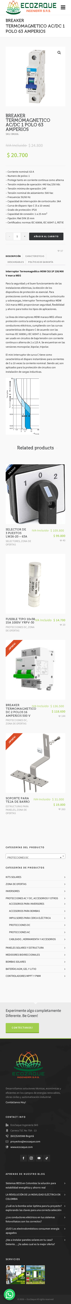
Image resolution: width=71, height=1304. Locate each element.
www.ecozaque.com (21, 1147)
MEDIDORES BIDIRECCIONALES (23, 955)
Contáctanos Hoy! (16, 1102)
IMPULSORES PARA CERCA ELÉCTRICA (30, 918)
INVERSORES (13, 891)
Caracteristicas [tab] (34, 256)
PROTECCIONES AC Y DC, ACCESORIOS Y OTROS (32, 898)
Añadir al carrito (46, 236)
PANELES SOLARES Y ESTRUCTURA (25, 948)
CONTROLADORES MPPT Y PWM (23, 976)
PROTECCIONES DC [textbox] (34, 857)
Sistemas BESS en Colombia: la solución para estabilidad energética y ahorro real (31, 1185)
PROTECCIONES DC (16, 627)
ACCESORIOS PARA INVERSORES (26, 904)
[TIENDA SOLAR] (35, 1274)
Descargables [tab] (16, 262)
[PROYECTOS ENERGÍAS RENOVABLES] (15, 1274)
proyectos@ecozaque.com (25, 1141)
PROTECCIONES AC (19, 932)
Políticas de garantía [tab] (40, 262)
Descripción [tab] (13, 256)
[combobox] (35, 856)
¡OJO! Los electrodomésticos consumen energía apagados (32, 1231)
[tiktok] (46, 1158)
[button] (59, 52)
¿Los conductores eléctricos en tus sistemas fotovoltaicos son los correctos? (30, 1219)
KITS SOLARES (13, 877)
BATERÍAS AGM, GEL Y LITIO (21, 969)
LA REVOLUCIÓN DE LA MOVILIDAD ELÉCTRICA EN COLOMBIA (33, 1197)
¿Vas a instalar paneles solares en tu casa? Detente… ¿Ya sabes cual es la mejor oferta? (30, 1242)
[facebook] (23, 1158)
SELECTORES (13, 541)
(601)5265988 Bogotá (22, 1136)
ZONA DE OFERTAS (16, 723)
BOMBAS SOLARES (16, 962)
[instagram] (31, 1158)
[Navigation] (63, 7)
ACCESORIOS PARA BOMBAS (24, 911)
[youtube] (39, 1158)
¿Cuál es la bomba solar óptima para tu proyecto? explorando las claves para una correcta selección (34, 1208)
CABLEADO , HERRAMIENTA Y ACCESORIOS (32, 939)
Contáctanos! (22, 1027)
